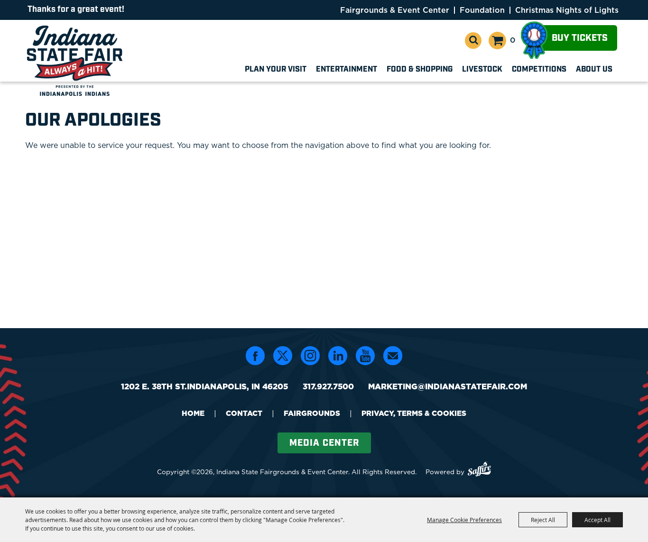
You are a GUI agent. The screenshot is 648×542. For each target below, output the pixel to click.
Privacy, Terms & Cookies (413, 413)
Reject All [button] (543, 520)
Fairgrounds (312, 413)
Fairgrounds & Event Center (394, 10)
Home (193, 413)
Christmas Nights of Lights (567, 10)
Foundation (482, 10)
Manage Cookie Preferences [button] (464, 520)
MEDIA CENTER (324, 443)
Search (473, 40)
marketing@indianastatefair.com (447, 386)
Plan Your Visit (275, 69)
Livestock (482, 69)
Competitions (539, 69)
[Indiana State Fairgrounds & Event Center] (76, 61)
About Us (594, 69)
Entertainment (346, 69)
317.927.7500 (328, 386)
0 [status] (512, 40)
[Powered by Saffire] (479, 470)
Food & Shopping (420, 69)
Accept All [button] (597, 520)
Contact (244, 413)
